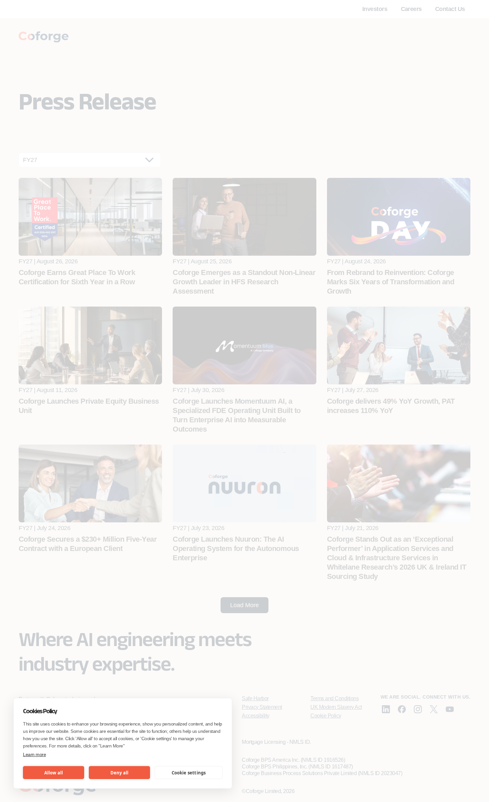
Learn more (34, 754)
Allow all (53, 773)
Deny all (119, 773)
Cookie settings (189, 773)
